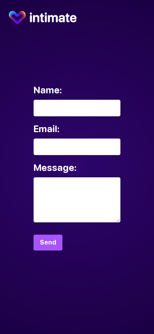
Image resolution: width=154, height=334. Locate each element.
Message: (55, 167)
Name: (48, 90)
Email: (47, 129)
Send (48, 242)
